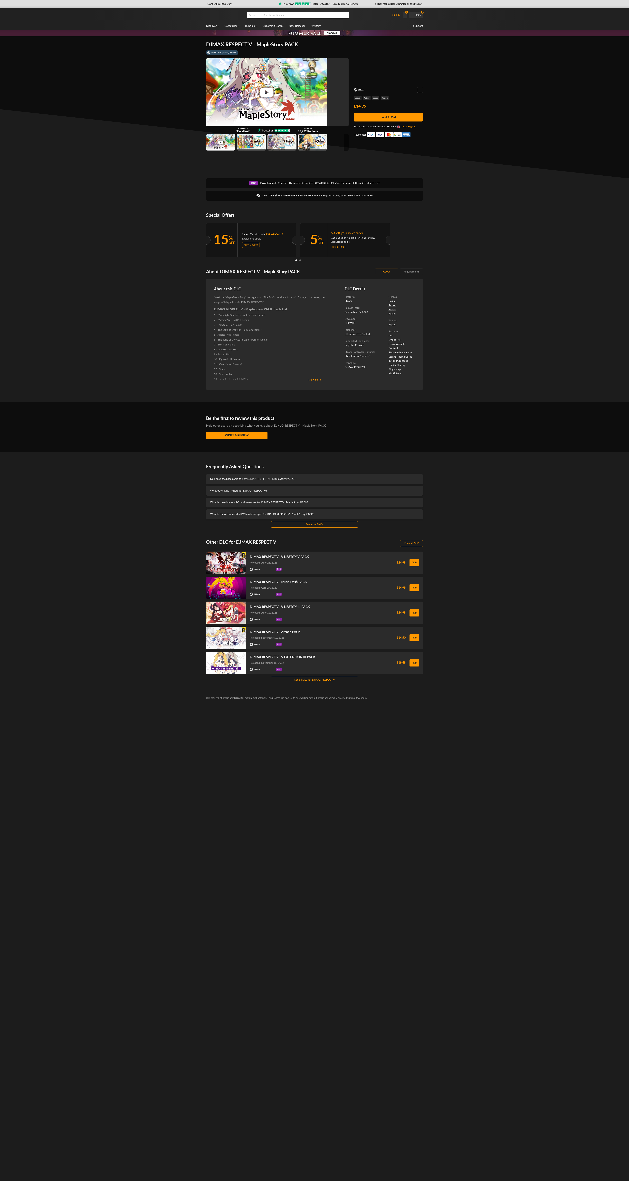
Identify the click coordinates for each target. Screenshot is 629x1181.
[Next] (394, 239)
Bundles (250, 26)
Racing (385, 98)
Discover (211, 26)
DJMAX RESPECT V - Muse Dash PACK (278, 582)
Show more (314, 380)
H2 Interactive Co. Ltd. (358, 334)
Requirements (411, 271)
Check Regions (408, 127)
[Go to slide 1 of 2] (296, 260)
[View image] (220, 142)
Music (392, 324)
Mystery (316, 26)
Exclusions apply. (252, 238)
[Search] (345, 15)
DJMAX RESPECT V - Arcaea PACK (275, 632)
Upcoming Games (273, 26)
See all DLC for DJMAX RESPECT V (314, 679)
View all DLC (411, 543)
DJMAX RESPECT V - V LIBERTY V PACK (279, 557)
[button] (219, 4)
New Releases (297, 26)
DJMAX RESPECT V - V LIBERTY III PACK (280, 607)
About (386, 271)
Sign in (396, 15)
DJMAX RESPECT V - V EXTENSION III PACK (282, 657)
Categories (230, 26)
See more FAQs (314, 524)
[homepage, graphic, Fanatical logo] (224, 15)
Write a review (237, 435)
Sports (375, 98)
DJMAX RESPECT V (325, 183)
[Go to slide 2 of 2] (300, 260)
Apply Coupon (251, 245)
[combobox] (318, 15)
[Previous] (201, 239)
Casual (358, 98)
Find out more (364, 195)
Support (418, 26)
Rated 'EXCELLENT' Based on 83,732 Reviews (335, 4)
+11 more (358, 345)
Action (367, 98)
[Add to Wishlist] (420, 90)
